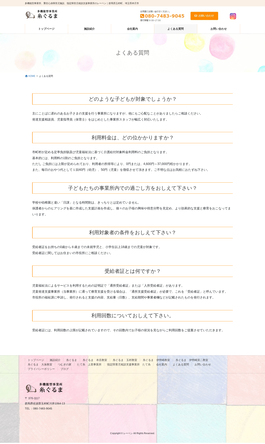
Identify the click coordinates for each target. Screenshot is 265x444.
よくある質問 (181, 364)
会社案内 (161, 364)
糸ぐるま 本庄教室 (95, 360)
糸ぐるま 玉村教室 (125, 360)
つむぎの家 (64, 364)
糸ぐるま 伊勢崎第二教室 (192, 360)
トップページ (36, 360)
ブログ (65, 368)
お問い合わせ (203, 364)
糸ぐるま (71, 360)
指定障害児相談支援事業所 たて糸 (129, 364)
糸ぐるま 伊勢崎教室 (156, 360)
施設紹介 (55, 360)
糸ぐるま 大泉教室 (40, 364)
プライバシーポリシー (41, 368)
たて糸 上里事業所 (89, 364)
